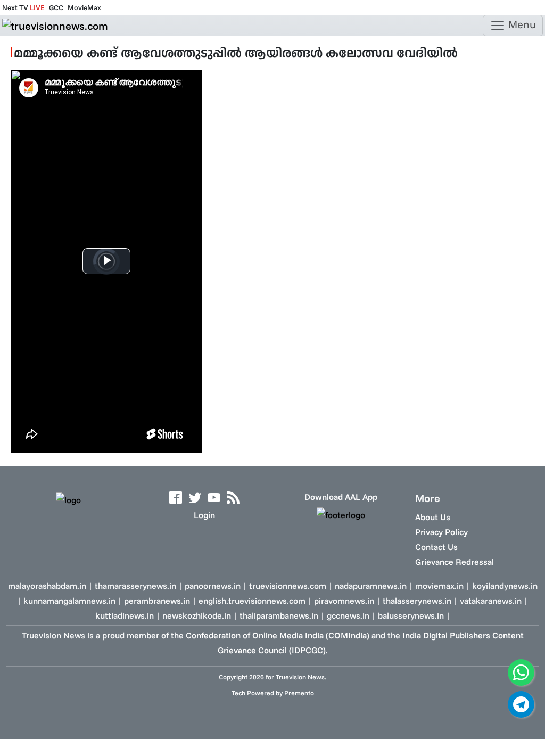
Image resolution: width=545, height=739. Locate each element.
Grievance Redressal (454, 561)
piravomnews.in (344, 600)
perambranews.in (157, 600)
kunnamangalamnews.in (69, 600)
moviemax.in (439, 585)
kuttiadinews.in (124, 615)
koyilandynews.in (505, 585)
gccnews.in (348, 615)
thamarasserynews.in (135, 585)
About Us (432, 517)
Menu (521, 24)
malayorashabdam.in (47, 585)
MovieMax (84, 7)
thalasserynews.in (417, 600)
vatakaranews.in (491, 600)
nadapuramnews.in (371, 585)
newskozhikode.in (196, 615)
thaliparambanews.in (279, 615)
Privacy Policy (441, 532)
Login (204, 515)
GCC (56, 7)
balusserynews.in (411, 615)
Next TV (23, 7)
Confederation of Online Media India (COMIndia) (277, 635)
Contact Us (436, 546)
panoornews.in (213, 585)
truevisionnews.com (287, 585)
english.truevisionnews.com (252, 600)
